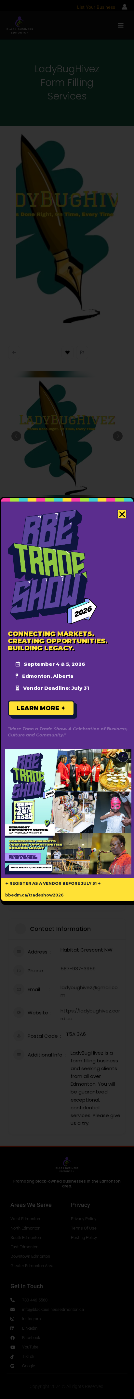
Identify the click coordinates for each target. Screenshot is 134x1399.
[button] (122, 514)
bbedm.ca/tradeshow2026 (34, 895)
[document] (67, 699)
